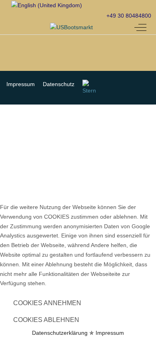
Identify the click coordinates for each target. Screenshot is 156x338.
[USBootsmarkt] (71, 27)
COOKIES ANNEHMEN (47, 303)
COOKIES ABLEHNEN (46, 319)
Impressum (110, 333)
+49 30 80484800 (128, 15)
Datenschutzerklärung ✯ (63, 333)
